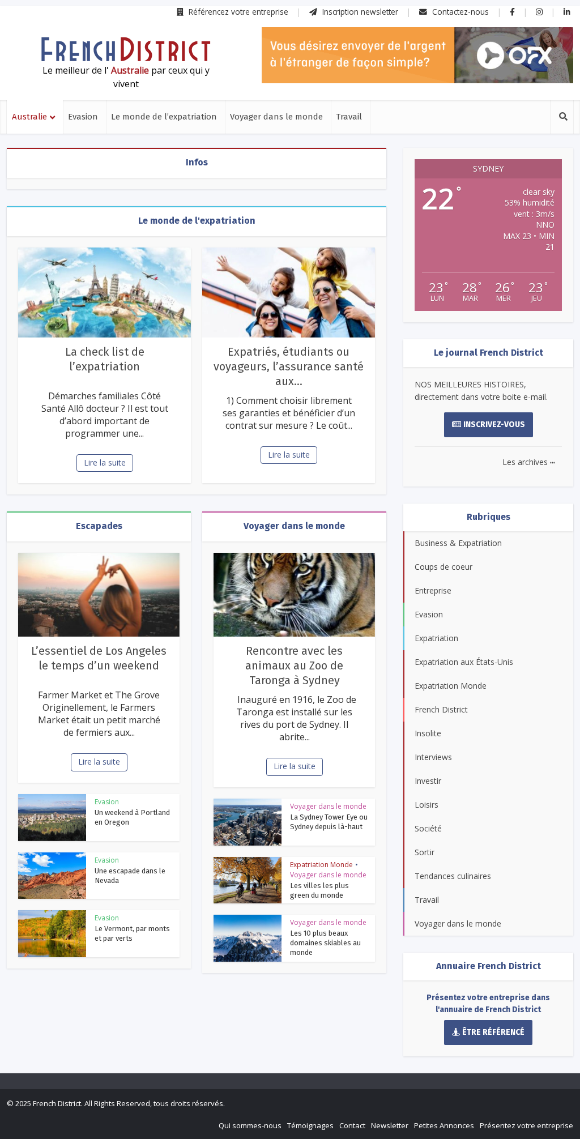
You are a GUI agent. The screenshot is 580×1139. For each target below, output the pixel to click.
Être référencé (493, 1032)
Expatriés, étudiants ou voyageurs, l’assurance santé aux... (289, 366)
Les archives (528, 462)
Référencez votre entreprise (237, 11)
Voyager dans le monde (276, 117)
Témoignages (310, 1125)
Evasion (83, 117)
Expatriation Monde (321, 864)
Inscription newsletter (359, 11)
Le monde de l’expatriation (164, 117)
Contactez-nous (459, 11)
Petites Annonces (444, 1125)
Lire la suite (105, 462)
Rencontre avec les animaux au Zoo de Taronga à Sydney (294, 665)
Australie (29, 117)
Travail (349, 117)
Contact (352, 1125)
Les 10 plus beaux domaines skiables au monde (325, 943)
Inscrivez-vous (494, 424)
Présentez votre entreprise (526, 1125)
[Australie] (126, 49)
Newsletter (389, 1125)
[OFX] (417, 55)
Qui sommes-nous (250, 1125)
